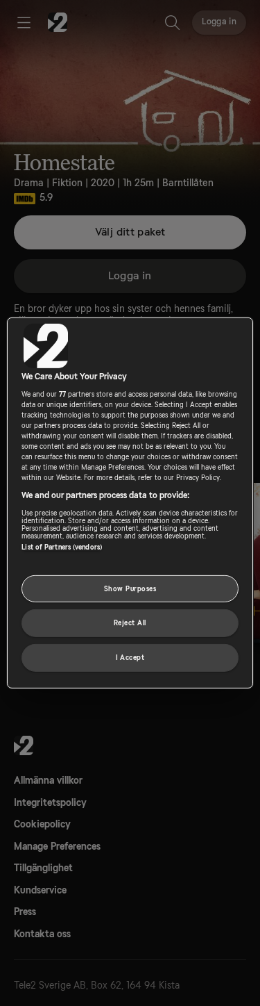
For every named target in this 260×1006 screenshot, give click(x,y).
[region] (129, 503)
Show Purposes (130, 588)
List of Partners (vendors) (61, 546)
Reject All (130, 623)
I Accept (130, 657)
